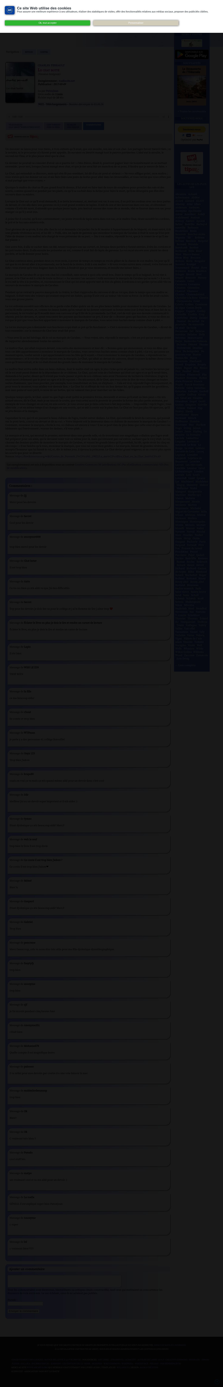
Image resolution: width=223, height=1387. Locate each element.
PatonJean (52, 91)
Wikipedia (127, 1363)
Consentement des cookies (27, 1359)
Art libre (103, 1359)
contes (44, 52)
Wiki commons (112, 1363)
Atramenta (117, 1359)
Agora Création (149, 1367)
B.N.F (161, 1359)
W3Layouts (122, 1367)
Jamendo (56, 1363)
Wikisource (141, 1363)
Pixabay (154, 1363)
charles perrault (51, 65)
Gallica (25, 1363)
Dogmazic (194, 1359)
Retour (29, 52)
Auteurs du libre (147, 1359)
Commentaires (93, 125)
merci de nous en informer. (170, 1345)
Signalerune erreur (73, 126)
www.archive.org (37, 1367)
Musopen (97, 1363)
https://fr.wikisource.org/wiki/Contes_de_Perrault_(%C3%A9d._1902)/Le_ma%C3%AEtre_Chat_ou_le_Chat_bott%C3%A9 (88, 456)
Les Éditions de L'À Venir (76, 1363)
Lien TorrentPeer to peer (53, 126)
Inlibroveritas (40, 1363)
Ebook (205, 1359)
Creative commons (176, 1359)
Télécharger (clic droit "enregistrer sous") (24, 126)
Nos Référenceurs (170, 1363)
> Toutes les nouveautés (192, 111)
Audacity (130, 1359)
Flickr (15, 1363)
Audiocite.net (67, 81)
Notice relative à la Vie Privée (62, 1359)
